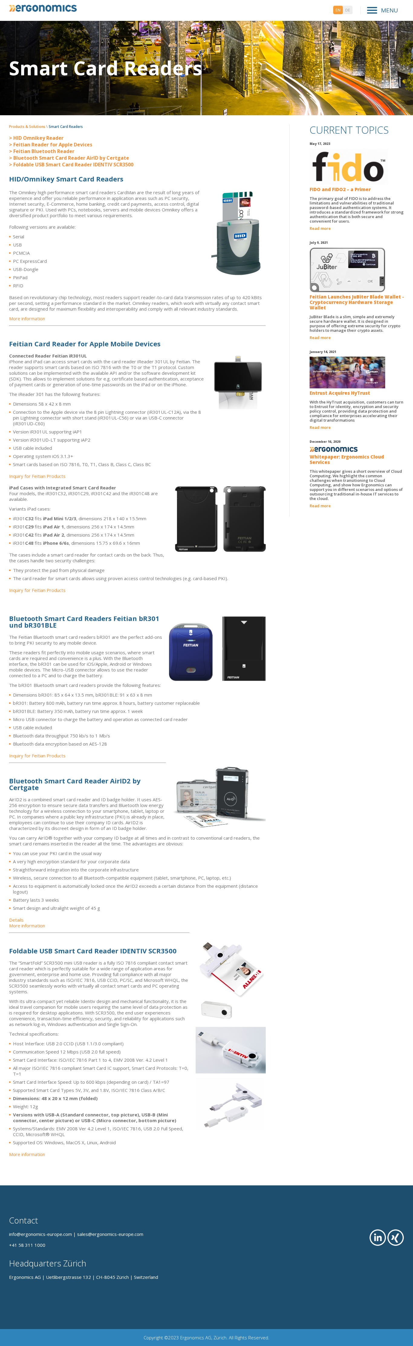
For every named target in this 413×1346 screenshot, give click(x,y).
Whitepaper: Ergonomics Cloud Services (347, 459)
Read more (320, 228)
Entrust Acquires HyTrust (340, 393)
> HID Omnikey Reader (36, 138)
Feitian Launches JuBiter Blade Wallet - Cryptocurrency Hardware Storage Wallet (357, 302)
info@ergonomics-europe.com (40, 1234)
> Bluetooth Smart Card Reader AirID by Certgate (69, 158)
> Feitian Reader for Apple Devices (50, 144)
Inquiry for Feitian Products (37, 476)
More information (27, 318)
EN (338, 10)
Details (16, 920)
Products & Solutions (27, 126)
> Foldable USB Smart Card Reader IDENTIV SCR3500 (71, 164)
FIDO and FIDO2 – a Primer (340, 189)
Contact (23, 1220)
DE (347, 10)
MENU (388, 10)
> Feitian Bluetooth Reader (41, 151)
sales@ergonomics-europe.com (110, 1234)
